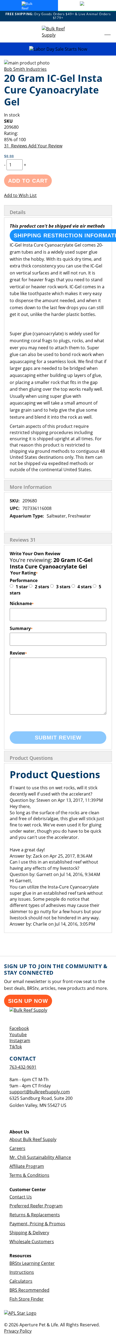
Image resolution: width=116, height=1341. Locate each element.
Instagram (19, 1040)
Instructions (21, 1272)
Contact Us (20, 1197)
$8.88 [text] (9, 156)
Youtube (18, 1035)
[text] (58, 140)
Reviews (23, 540)
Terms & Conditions (29, 1175)
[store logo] (58, 32)
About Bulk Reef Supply (32, 1139)
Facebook (19, 1028)
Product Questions (31, 758)
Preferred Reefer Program (36, 1206)
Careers (17, 1148)
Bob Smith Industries (25, 69)
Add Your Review (45, 146)
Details (18, 212)
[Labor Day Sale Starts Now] (58, 49)
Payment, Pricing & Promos (37, 1224)
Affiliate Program (26, 1166)
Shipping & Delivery (29, 1233)
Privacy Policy (18, 1331)
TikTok (15, 1047)
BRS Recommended (29, 1290)
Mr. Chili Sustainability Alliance (40, 1157)
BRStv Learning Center (32, 1263)
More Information (31, 487)
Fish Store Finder (26, 1299)
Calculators (20, 1281)
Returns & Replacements (34, 1215)
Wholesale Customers (31, 1242)
